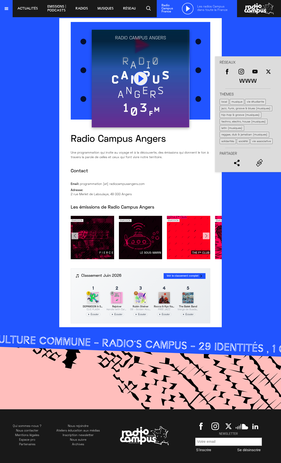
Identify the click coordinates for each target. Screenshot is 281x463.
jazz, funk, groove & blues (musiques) (245, 108)
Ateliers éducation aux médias (78, 430)
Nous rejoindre (78, 426)
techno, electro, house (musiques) (243, 122)
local (224, 102)
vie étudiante (255, 102)
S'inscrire (203, 450)
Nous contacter (27, 430)
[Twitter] (228, 426)
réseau (129, 8)
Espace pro (27, 440)
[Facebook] (202, 426)
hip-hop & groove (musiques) (240, 115)
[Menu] (6, 8)
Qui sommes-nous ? (27, 426)
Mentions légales (27, 435)
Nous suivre (78, 440)
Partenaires (27, 444)
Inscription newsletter (78, 435)
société (243, 141)
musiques (105, 8)
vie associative (261, 141)
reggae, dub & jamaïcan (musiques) (244, 135)
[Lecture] (187, 8)
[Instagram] (215, 426)
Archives (78, 444)
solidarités (227, 141)
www (248, 80)
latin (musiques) (231, 128)
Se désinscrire (249, 450)
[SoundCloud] (242, 426)
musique (236, 102)
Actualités (27, 8)
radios (82, 8)
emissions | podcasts (56, 8)
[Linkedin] (255, 426)
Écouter (95, 314)
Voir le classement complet (183, 276)
